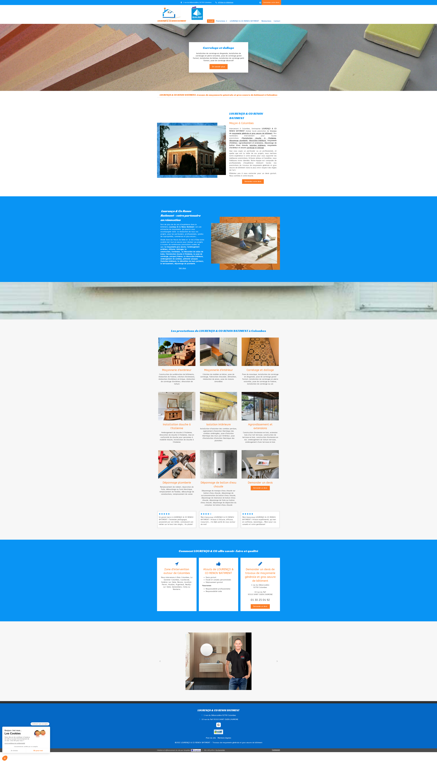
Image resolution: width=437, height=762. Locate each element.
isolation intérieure (258, 145)
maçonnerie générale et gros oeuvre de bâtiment (252, 133)
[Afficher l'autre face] (176, 352)
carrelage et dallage (255, 148)
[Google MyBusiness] (260, 3)
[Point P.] (218, 661)
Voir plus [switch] (182, 268)
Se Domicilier (220, 750)
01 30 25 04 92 (260, 599)
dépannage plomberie (238, 141)
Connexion (276, 750)
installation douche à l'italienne (259, 138)
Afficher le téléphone (225, 2)
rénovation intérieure (257, 141)
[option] (218, 57)
